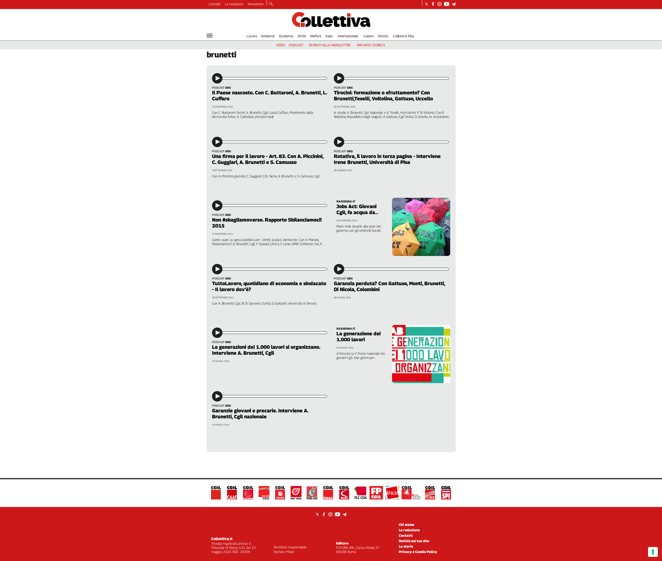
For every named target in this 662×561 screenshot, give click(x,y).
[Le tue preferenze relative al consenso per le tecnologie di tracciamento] (653, 552)
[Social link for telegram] (454, 4)
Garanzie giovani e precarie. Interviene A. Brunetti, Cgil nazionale (260, 413)
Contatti (215, 4)
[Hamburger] (210, 36)
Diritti (302, 36)
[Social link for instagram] (439, 4)
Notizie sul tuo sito (414, 541)
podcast (296, 45)
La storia (406, 546)
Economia (286, 36)
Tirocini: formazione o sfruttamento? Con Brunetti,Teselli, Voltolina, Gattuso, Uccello (383, 95)
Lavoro (252, 36)
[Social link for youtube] (446, 4)
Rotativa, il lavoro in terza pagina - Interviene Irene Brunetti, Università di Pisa (387, 159)
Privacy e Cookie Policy (418, 552)
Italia (328, 36)
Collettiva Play (403, 36)
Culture (368, 36)
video (280, 45)
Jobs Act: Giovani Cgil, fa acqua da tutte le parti (356, 212)
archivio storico (371, 45)
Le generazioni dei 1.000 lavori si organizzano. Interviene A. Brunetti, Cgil (266, 350)
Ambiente (268, 36)
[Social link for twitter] (426, 4)
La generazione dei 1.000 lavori (358, 336)
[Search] (271, 4)
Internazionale (348, 36)
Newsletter (256, 4)
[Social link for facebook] (433, 4)
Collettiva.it (221, 538)
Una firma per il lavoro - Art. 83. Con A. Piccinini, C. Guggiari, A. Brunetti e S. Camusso (268, 159)
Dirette (383, 36)
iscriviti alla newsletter (330, 45)
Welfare (315, 36)
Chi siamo (406, 524)
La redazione (234, 4)
